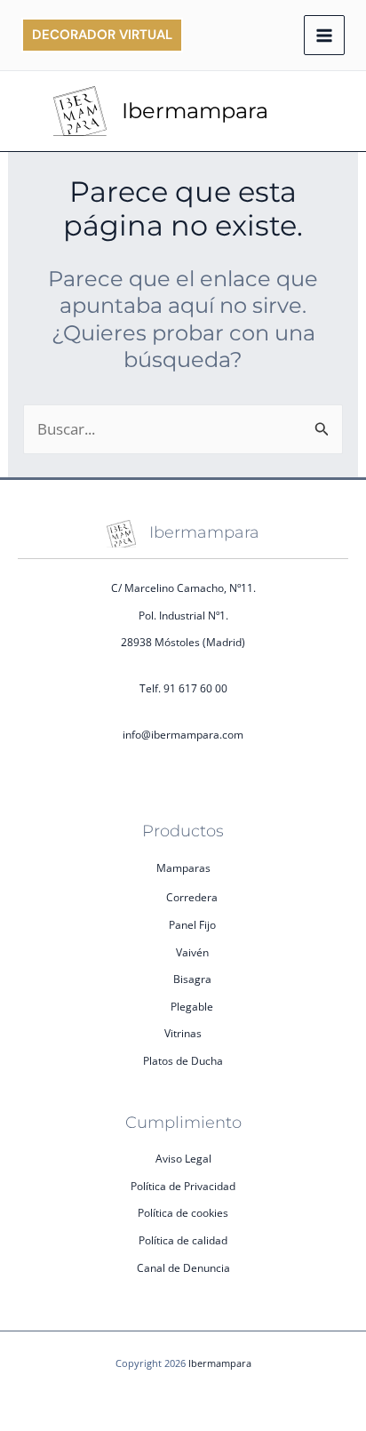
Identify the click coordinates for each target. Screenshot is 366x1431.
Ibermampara (195, 111)
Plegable (192, 1006)
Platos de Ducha (183, 1060)
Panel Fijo (192, 924)
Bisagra (192, 979)
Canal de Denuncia (183, 1267)
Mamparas (183, 867)
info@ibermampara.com (183, 734)
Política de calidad (183, 1240)
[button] (102, 35)
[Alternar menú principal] (324, 35)
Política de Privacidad (183, 1186)
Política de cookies (183, 1212)
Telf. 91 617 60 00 (183, 688)
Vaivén (192, 952)
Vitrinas (183, 1033)
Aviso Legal (183, 1158)
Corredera (192, 897)
